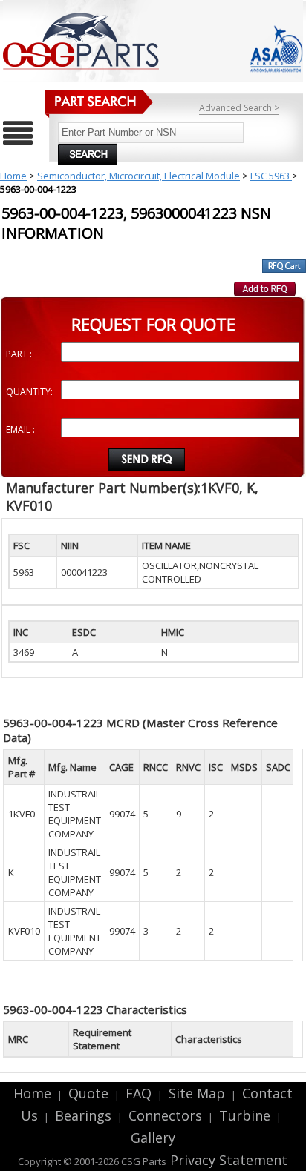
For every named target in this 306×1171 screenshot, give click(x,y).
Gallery (153, 1138)
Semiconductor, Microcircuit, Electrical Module (138, 175)
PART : (19, 354)
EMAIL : (20, 429)
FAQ (139, 1093)
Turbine (244, 1115)
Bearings (83, 1115)
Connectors (165, 1115)
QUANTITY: (29, 391)
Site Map (197, 1093)
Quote (88, 1093)
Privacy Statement (226, 1160)
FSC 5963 (271, 175)
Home (13, 175)
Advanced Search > (239, 108)
